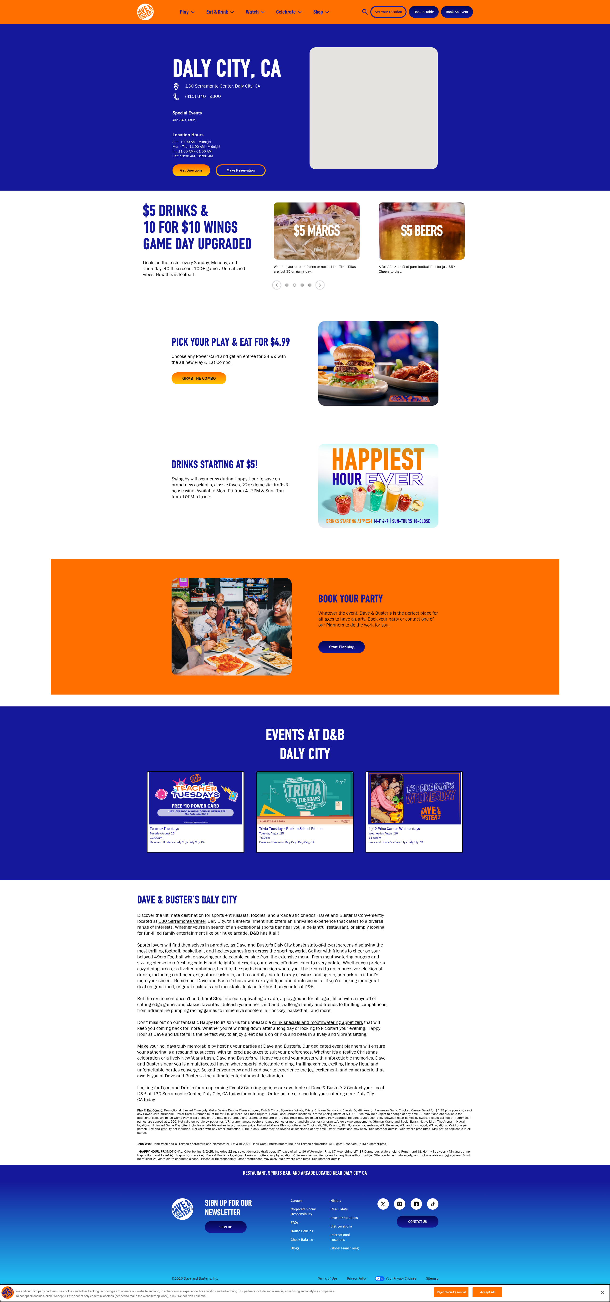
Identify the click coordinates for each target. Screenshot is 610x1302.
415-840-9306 (184, 120)
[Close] (602, 1292)
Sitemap (432, 1278)
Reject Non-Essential (451, 1292)
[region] (305, 1293)
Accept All (487, 1292)
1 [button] (287, 285)
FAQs (294, 1222)
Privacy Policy (356, 1278)
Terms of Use (327, 1278)
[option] (319, 238)
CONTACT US (417, 1221)
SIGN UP (225, 1227)
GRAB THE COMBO (199, 378)
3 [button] (302, 285)
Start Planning (341, 647)
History (335, 1200)
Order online (280, 1094)
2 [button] (294, 285)
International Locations (340, 1237)
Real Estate (339, 1209)
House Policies (302, 1231)
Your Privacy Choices (401, 1278)
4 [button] (310, 285)
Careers (296, 1200)
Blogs (295, 1248)
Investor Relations (344, 1217)
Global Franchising (344, 1248)
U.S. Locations (341, 1226)
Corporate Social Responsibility (303, 1211)
